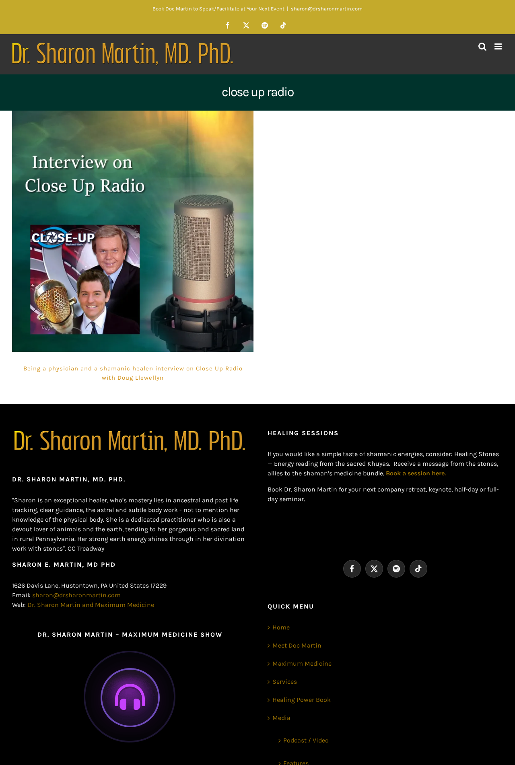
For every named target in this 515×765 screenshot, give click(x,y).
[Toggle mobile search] (482, 46)
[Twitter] (374, 569)
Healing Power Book (301, 699)
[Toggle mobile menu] (498, 46)
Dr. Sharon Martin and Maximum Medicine (90, 605)
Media (281, 718)
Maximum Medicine (302, 663)
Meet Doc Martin (296, 645)
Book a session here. (416, 473)
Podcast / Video (306, 740)
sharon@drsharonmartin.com (327, 9)
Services (284, 681)
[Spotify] (396, 569)
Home (281, 627)
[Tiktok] (418, 569)
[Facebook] (352, 569)
